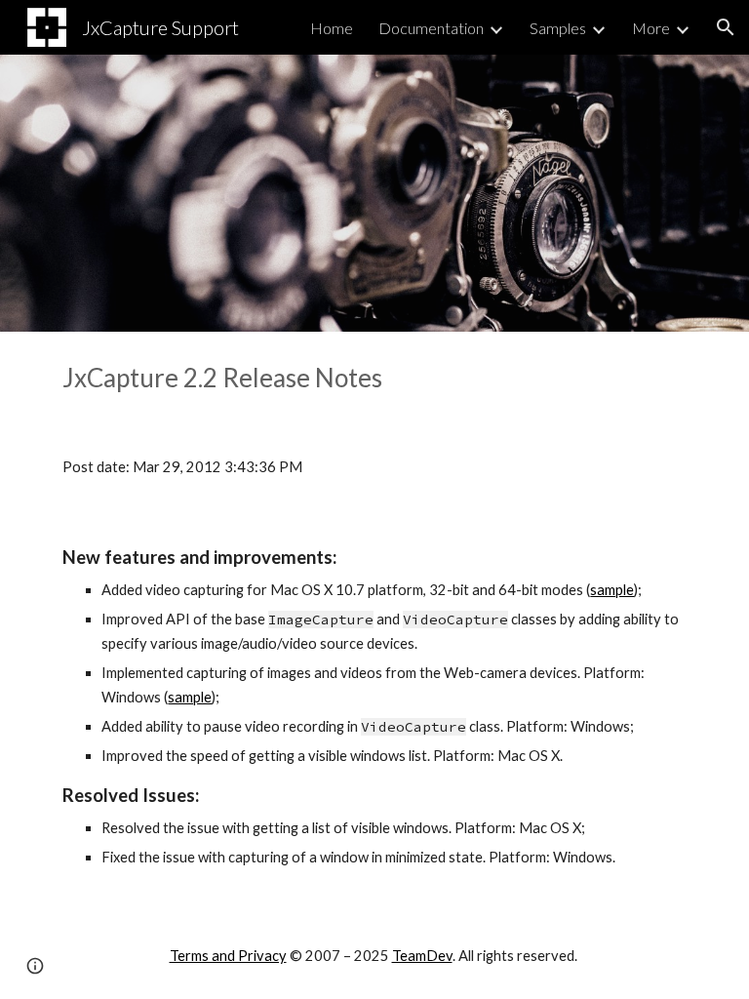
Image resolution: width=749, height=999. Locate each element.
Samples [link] (558, 28)
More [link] (651, 28)
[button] (725, 27)
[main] (374, 378)
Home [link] (331, 28)
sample (612, 589)
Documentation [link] (431, 28)
